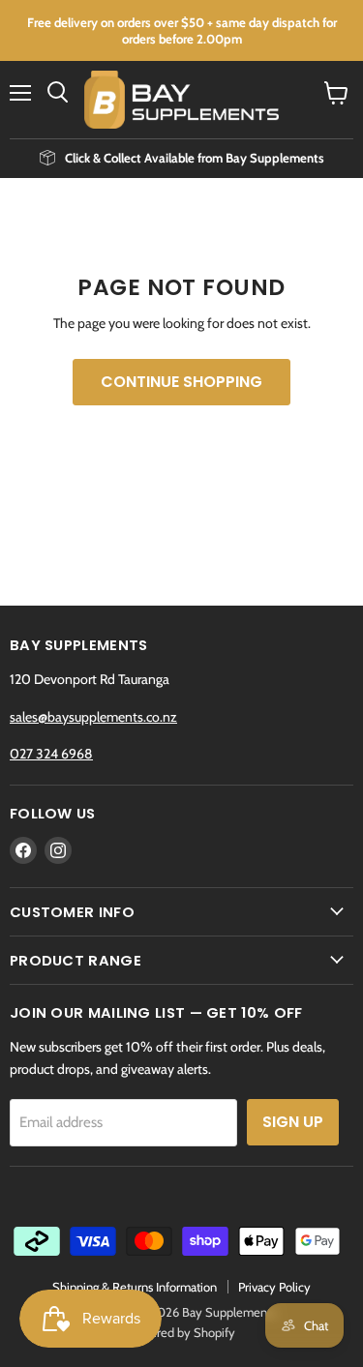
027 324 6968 (51, 753)
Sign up (292, 1122)
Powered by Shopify (181, 1332)
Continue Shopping (181, 382)
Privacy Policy (274, 1286)
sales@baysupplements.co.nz (93, 717)
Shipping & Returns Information (134, 1286)
